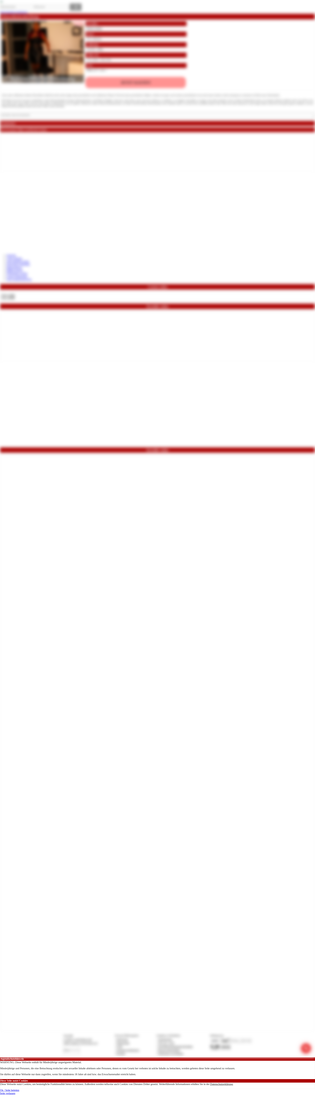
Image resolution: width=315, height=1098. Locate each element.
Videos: (8, 295)
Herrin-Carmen (94, 28)
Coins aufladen (14, 258)
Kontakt (121, 1053)
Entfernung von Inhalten (170, 1053)
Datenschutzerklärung (221, 1084)
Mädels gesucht (15, 270)
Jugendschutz (165, 1039)
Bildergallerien (14, 267)
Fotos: (8, 298)
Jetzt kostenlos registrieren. (14, 12)
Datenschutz (123, 1043)
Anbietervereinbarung (127, 1050)
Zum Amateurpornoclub (19, 279)
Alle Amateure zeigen (18, 261)
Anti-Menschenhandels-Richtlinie (175, 1046)
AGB (119, 1046)
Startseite (11, 255)
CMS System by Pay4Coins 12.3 (80, 1043)
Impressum (122, 1039)
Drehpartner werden (17, 273)
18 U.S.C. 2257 (166, 1043)
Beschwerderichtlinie (169, 1050)
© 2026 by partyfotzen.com (77, 1039)
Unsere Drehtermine (17, 276)
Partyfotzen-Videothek (18, 264)
